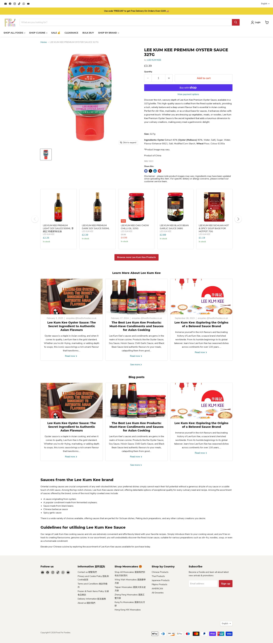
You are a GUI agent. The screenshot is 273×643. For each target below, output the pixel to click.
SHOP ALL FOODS (14, 32)
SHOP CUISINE (37, 32)
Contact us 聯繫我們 (87, 572)
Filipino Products (159, 584)
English (264, 3)
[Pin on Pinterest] (159, 171)
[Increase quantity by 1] (169, 78)
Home (44, 42)
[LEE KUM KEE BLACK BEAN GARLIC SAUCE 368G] (175, 207)
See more (135, 364)
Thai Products (158, 576)
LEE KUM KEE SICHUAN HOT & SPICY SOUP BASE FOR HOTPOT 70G (214, 228)
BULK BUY (88, 32)
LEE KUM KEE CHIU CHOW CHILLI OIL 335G (135, 227)
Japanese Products (160, 580)
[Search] (236, 22)
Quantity (148, 72)
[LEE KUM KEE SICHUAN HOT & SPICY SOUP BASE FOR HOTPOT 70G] (214, 207)
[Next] (238, 219)
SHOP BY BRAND (107, 32)
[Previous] (34, 219)
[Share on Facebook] (146, 171)
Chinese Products (160, 572)
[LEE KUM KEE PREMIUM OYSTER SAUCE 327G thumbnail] (45, 154)
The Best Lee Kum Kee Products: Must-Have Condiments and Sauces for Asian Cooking (136, 326)
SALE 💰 (55, 32)
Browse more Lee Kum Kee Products (136, 257)
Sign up (225, 583)
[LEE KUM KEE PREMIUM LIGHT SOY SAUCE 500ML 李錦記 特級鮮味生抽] (58, 207)
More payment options (188, 94)
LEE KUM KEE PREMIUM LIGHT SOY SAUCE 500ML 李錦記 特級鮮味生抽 (58, 228)
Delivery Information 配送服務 (92, 598)
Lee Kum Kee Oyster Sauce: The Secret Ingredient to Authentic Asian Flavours (71, 326)
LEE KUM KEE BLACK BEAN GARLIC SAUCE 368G (174, 227)
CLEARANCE (71, 32)
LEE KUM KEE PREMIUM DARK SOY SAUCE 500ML (95, 227)
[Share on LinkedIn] (155, 171)
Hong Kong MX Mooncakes (128, 609)
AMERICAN (157, 588)
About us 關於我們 (86, 603)
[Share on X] (150, 171)
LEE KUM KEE (154, 60)
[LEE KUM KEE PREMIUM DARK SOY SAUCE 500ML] (97, 207)
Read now (70, 356)
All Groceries (158, 592)
